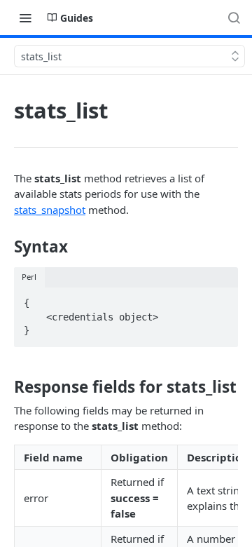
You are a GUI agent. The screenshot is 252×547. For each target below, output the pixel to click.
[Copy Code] (221, 299)
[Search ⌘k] (234, 17)
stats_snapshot (49, 210)
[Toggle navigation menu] (25, 17)
